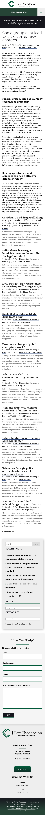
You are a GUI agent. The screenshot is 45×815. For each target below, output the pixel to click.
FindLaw (22, 811)
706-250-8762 (21, 12)
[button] (41, 12)
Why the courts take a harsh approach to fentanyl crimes (19, 409)
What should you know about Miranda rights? (21, 439)
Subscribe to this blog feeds (18, 624)
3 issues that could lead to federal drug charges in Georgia (22, 503)
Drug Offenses (25, 226)
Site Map (20, 806)
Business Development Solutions (21, 808)
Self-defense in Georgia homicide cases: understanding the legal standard (21, 253)
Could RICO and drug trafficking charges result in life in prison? (22, 219)
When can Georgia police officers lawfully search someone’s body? (17, 471)
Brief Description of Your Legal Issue (16, 685)
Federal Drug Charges (28, 47)
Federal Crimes (24, 262)
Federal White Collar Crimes (30, 352)
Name (5, 652)
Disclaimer (10, 806)
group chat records (18, 151)
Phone (5, 674)
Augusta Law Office (22, 759)
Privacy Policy (32, 806)
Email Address (9, 663)
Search (36, 544)
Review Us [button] (22, 769)
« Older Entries (8, 531)
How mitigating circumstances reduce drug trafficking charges (22, 285)
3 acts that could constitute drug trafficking (19, 315)
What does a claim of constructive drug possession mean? (20, 377)
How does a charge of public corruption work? (19, 345)
